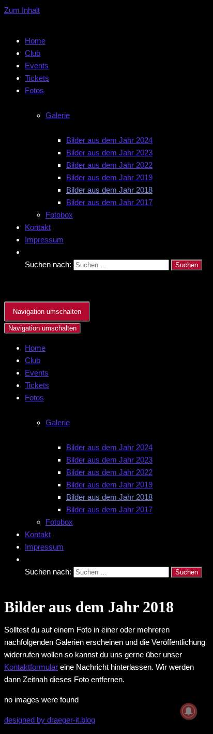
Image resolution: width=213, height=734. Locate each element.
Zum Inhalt (22, 10)
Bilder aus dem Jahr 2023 (109, 152)
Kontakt (38, 227)
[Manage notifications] (188, 711)
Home (35, 40)
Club (32, 53)
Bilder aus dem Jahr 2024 (109, 140)
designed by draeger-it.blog (49, 719)
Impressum (44, 239)
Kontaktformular (31, 667)
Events (37, 65)
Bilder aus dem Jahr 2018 (109, 189)
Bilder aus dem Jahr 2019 (109, 177)
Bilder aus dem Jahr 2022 (109, 165)
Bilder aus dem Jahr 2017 (109, 202)
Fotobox (59, 214)
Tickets (37, 78)
